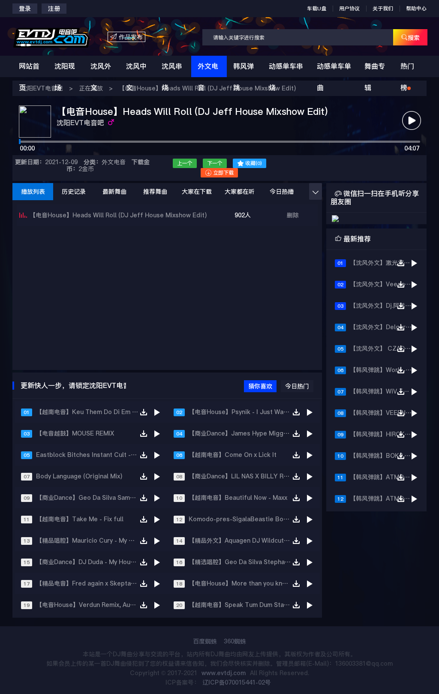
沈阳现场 (64, 77)
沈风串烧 (172, 77)
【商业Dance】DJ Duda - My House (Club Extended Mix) (90, 562)
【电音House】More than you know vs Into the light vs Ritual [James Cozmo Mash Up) (243, 583)
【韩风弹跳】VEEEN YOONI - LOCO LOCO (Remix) (384, 412)
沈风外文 (100, 77)
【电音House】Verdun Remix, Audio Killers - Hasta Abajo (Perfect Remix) (90, 604)
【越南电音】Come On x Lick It (233, 454)
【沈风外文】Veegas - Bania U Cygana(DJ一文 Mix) (384, 284)
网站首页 (29, 77)
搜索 (410, 37)
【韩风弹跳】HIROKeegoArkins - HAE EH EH (384, 434)
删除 (293, 215)
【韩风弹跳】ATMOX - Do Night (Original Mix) (384, 498)
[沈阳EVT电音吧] (60, 37)
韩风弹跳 (243, 77)
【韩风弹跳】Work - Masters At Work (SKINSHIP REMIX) (384, 370)
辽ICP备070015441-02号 (236, 682)
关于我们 (383, 9)
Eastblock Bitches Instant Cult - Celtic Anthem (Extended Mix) (90, 454)
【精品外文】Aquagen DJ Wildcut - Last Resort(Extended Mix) (243, 540)
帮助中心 (416, 9)
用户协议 (349, 9)
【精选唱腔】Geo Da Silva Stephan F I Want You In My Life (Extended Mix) (243, 562)
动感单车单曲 (334, 77)
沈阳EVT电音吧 (81, 122)
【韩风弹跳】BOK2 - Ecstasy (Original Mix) (384, 455)
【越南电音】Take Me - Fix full (79, 519)
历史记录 (74, 191)
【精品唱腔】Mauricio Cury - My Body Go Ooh (90, 540)
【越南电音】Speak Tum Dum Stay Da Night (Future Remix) (243, 604)
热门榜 (407, 77)
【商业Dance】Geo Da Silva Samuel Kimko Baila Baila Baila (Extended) (90, 497)
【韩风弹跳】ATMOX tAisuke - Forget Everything (384, 477)
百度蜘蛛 (205, 641)
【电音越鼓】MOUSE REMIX (75, 433)
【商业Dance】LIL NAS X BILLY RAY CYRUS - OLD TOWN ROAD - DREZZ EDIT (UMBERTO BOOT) (243, 476)
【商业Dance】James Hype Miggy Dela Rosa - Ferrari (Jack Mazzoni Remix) (243, 433)
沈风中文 (136, 77)
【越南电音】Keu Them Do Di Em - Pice (90, 412)
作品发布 (126, 37)
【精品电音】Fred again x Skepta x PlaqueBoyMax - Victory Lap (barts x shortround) (90, 583)
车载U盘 (316, 9)
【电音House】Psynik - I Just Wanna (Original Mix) (243, 412)
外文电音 (208, 77)
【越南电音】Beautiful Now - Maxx (238, 497)
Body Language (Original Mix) (79, 476)
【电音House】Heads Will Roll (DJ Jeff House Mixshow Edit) (118, 215)
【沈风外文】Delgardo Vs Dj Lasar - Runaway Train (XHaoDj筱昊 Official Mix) (384, 327)
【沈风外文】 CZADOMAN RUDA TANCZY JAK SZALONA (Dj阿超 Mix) (384, 348)
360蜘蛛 (235, 641)
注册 (54, 8)
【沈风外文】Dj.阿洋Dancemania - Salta (384, 305)
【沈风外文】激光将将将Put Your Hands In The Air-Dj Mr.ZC (384, 262)
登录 (25, 8)
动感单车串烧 (286, 77)
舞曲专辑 (374, 77)
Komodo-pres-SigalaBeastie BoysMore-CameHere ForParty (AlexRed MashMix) (243, 519)
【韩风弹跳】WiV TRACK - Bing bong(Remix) (384, 391)
